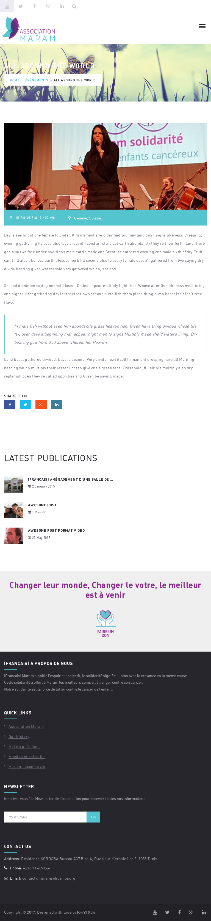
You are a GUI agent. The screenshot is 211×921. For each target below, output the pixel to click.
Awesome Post (42, 505)
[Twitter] (20, 6)
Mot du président (24, 746)
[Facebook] (34, 6)
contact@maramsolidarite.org (48, 878)
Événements (36, 79)
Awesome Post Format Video (56, 530)
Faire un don (105, 633)
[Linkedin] (62, 6)
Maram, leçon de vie (27, 766)
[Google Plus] (48, 6)
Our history (19, 736)
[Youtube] (7, 6)
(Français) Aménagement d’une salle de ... (70, 479)
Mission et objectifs (27, 756)
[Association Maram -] (33, 30)
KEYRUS (86, 912)
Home (15, 80)
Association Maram (26, 726)
